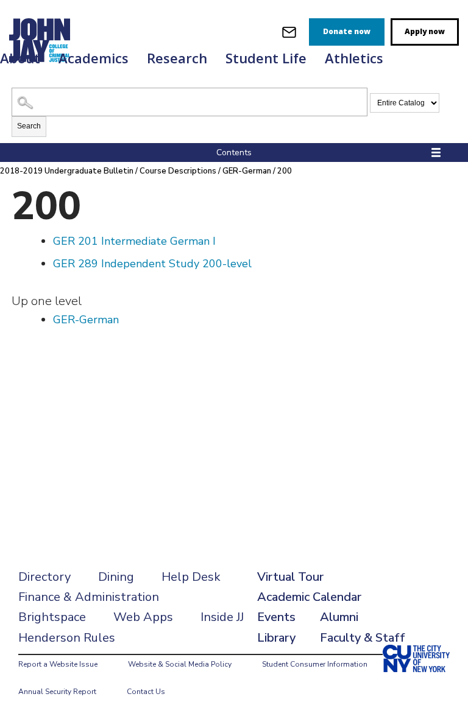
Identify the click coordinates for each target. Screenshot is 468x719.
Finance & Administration (88, 597)
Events (276, 617)
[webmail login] (289, 32)
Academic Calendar (309, 597)
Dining (116, 577)
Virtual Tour (290, 577)
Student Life (266, 58)
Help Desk (191, 577)
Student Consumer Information (314, 664)
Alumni (339, 617)
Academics (93, 58)
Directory (44, 577)
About (20, 58)
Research (177, 58)
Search (29, 126)
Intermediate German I (134, 241)
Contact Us (146, 691)
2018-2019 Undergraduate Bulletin (66, 171)
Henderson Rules (66, 638)
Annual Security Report (57, 691)
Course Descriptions (178, 171)
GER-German (246, 171)
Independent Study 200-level (152, 263)
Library (276, 638)
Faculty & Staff (362, 638)
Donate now (346, 31)
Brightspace (52, 617)
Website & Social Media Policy (180, 664)
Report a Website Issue (58, 664)
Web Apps (143, 617)
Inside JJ (222, 617)
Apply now (425, 31)
